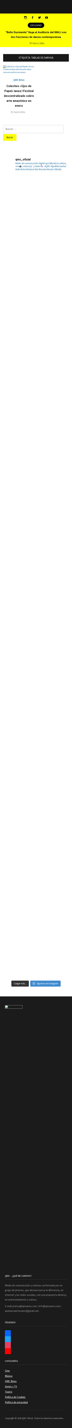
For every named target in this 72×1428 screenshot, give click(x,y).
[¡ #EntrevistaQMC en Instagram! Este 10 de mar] (36, 945)
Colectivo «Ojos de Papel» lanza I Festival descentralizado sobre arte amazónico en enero (19, 95)
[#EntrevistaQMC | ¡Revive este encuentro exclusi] (36, 677)
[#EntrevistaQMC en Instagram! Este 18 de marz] (36, 744)
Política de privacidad (16, 1402)
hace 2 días (38, 43)
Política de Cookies (15, 1397)
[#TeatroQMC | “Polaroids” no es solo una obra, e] (36, 342)
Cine (7, 1370)
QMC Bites (18, 79)
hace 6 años (19, 112)
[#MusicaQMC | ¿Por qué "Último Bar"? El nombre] (36, 543)
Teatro (8, 1391)
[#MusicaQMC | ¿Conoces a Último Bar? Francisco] (36, 476)
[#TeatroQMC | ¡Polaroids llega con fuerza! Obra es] (36, 409)
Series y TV (11, 1386)
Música (8, 1376)
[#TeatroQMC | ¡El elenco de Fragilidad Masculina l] (36, 275)
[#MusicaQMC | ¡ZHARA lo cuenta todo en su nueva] (36, 811)
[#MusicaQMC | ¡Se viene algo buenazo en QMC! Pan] (36, 610)
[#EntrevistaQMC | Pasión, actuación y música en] (36, 878)
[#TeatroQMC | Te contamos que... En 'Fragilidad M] (36, 208)
